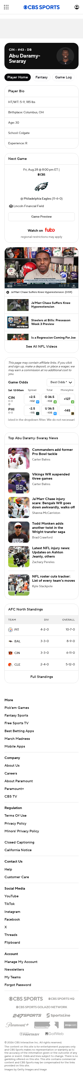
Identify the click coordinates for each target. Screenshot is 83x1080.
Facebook (12, 919)
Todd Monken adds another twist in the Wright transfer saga (48, 527)
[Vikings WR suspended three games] (18, 482)
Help (8, 869)
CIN (17, 653)
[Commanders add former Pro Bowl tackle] (18, 458)
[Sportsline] (58, 1015)
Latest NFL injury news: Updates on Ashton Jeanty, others (51, 552)
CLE (17, 665)
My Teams (12, 977)
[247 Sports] (27, 1014)
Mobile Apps (14, 746)
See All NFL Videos (41, 346)
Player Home (17, 77)
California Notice (18, 850)
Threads (10, 935)
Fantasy (41, 77)
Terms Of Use (15, 815)
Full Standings (41, 677)
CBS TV (10, 796)
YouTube (11, 896)
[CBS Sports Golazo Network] (41, 1006)
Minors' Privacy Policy (21, 831)
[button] (6, 7)
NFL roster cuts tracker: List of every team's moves (53, 578)
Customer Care (16, 877)
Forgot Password (17, 985)
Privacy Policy (15, 823)
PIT (16, 630)
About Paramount (18, 781)
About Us (11, 765)
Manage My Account (20, 962)
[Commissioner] (46, 1023)
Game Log (63, 77)
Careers (10, 773)
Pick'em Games (16, 708)
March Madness (17, 739)
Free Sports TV (16, 723)
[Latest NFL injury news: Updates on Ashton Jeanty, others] (18, 556)
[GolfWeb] (54, 1034)
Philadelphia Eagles (37, 199)
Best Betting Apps (19, 731)
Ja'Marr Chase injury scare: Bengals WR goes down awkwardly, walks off (53, 503)
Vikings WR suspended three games (51, 476)
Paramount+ (14, 789)
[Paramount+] (17, 1024)
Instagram (12, 912)
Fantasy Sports (16, 715)
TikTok (9, 904)
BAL (17, 641)
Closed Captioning (19, 842)
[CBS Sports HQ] (61, 998)
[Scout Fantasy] (29, 1033)
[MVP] (70, 1023)
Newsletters (14, 969)
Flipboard (12, 942)
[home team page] (42, 187)
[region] (41, 267)
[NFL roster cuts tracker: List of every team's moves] (18, 585)
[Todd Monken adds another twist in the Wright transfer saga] (18, 532)
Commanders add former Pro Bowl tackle (52, 452)
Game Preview (41, 217)
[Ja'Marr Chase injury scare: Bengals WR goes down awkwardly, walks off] (18, 507)
